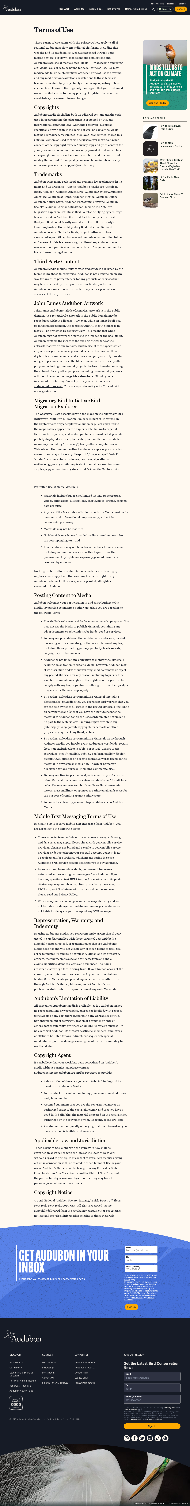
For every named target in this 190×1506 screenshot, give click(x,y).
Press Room (48, 1372)
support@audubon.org (80, 165)
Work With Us (49, 1362)
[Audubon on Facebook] (134, 1438)
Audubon (12, 8)
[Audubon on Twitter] (142, 1438)
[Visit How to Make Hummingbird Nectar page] (165, 148)
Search (153, 9)
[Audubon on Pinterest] (165, 1438)
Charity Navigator (16, 1403)
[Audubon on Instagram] (127, 1438)
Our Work (64, 9)
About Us (79, 9)
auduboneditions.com (48, 386)
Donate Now (81, 1372)
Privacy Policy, (90, 42)
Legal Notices (48, 1419)
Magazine (171, 4)
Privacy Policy (68, 894)
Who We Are (16, 1362)
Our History (16, 1367)
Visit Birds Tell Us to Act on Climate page (165, 75)
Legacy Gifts (81, 1377)
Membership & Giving (136, 9)
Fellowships (48, 1367)
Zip (127, 1257)
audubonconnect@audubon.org (54, 1072)
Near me (167, 9)
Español (182, 4)
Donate (181, 9)
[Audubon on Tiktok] (158, 1438)
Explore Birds (95, 9)
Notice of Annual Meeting (23, 1380)
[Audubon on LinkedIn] (150, 1438)
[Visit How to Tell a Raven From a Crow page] (165, 131)
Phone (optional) (133, 1266)
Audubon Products (85, 1367)
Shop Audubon (157, 4)
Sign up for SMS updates (55, 1382)
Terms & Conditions (154, 1419)
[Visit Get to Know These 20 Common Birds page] (165, 200)
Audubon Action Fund (21, 1390)
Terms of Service (130, 1410)
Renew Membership (85, 1382)
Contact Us (48, 1377)
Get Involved (113, 9)
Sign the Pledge (158, 103)
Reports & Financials (20, 1385)
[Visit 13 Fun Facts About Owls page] (165, 183)
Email (128, 1247)
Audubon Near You (85, 1362)
